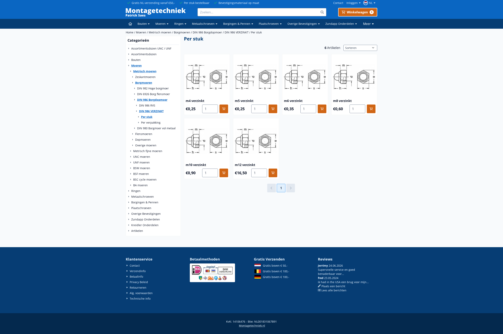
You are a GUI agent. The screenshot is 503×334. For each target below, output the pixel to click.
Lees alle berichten (333, 290)
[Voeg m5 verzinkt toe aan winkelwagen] (273, 109)
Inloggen (352, 3)
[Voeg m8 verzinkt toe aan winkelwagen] (371, 109)
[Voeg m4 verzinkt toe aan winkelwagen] (223, 109)
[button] (370, 3)
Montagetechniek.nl (252, 326)
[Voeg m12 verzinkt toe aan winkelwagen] (273, 173)
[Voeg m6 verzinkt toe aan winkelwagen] (322, 109)
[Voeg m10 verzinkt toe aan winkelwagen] (223, 173)
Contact (338, 3)
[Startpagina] (130, 24)
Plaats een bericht (333, 286)
